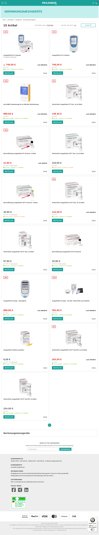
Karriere (24, 482)
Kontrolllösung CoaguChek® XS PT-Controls (66, 252)
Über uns (13, 482)
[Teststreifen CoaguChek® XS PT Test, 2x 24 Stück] (74, 191)
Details (45, 73)
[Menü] (96, 518)
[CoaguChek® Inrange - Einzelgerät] (25, 289)
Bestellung (38, 473)
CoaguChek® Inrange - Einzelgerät (14, 301)
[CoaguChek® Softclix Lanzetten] (25, 338)
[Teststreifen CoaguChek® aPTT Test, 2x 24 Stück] (74, 142)
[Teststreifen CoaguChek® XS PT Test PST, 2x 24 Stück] (74, 338)
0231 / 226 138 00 (21, 461)
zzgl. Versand (14, 165)
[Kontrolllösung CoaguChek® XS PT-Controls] (74, 240)
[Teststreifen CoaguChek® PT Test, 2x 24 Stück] (74, 92)
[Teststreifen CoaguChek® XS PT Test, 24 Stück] (25, 240)
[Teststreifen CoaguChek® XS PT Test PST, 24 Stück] (25, 387)
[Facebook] (14, 490)
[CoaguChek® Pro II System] (25, 43)
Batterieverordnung (21, 475)
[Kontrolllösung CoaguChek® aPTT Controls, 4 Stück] (25, 191)
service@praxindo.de (55, 461)
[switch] (93, 529)
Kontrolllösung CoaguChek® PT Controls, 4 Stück (19, 153)
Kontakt (19, 482)
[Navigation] (2, 3)
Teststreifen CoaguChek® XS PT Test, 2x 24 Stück (68, 202)
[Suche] (6, 3)
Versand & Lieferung (56, 473)
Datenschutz (33, 482)
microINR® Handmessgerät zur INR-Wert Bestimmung (21, 104)
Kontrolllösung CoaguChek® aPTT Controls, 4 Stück (20, 202)
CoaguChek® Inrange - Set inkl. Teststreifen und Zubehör (71, 301)
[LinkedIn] (26, 490)
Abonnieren (65, 449)
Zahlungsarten (45, 473)
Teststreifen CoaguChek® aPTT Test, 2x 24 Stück (68, 153)
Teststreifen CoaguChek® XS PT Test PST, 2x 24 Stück (69, 350)
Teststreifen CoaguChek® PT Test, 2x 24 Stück (67, 104)
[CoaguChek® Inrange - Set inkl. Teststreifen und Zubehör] (74, 289)
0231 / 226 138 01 (38, 461)
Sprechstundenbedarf (27, 473)
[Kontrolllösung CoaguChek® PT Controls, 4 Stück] (25, 142)
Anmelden (14, 467)
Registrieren (21, 467)
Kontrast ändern (48, 475)
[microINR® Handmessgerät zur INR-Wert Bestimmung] (25, 92)
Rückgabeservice (16, 473)
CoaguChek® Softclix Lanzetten (13, 350)
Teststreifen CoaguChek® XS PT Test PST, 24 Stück (19, 399)
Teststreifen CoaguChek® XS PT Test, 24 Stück (18, 252)
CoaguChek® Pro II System (12, 55)
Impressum (40, 482)
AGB (28, 482)
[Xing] (20, 490)
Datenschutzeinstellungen (35, 475)
